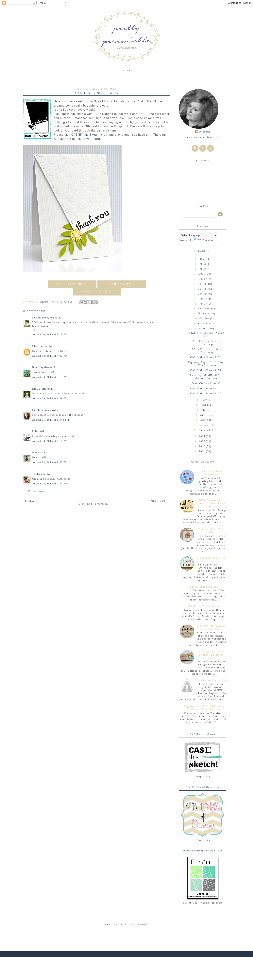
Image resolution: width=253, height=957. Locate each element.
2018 (201, 288)
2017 (201, 294)
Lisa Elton (39, 388)
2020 (202, 278)
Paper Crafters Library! (206, 383)
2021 (202, 273)
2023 (203, 263)
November (204, 313)
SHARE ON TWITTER (121, 284)
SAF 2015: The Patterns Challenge (206, 342)
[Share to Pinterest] (96, 302)
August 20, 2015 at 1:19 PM (50, 334)
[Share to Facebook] (93, 302)
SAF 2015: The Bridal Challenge (206, 351)
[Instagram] (202, 148)
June (204, 404)
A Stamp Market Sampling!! (211, 473)
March (204, 419)
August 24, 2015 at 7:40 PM (50, 483)
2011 (202, 451)
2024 (203, 258)
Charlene (38, 345)
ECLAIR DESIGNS (136, 924)
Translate (208, 240)
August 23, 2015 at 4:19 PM (50, 440)
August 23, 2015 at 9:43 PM (50, 462)
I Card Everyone (43, 317)
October (204, 318)
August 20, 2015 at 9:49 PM (50, 398)
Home (126, 70)
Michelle (204, 131)
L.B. (35, 431)
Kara (35, 452)
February (205, 424)
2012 (202, 446)
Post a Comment (38, 491)
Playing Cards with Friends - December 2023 (211, 654)
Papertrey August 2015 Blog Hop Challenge (206, 364)
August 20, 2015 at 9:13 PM (50, 377)
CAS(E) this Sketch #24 (211, 680)
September (205, 323)
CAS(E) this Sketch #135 (205, 393)
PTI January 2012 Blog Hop (211, 559)
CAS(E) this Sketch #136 (205, 388)
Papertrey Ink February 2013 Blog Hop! (211, 627)
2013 (202, 441)
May (205, 409)
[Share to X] (89, 302)
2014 (202, 436)
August (204, 328)
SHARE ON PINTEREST (97, 291)
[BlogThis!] (85, 302)
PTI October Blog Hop (204, 586)
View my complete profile (203, 136)
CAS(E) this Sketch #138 (205, 357)
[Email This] (81, 302)
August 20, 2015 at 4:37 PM (50, 355)
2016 (202, 298)
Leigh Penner (41, 409)
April (204, 414)
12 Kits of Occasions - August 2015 (205, 334)
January (204, 429)
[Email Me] (210, 148)
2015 (202, 303)
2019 (201, 283)
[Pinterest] (195, 148)
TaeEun (37, 473)
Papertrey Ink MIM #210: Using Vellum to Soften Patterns (204, 708)
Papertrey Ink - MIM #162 (211, 531)
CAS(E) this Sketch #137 (89, 134)
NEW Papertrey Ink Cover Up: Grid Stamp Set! (211, 503)
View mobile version (93, 503)
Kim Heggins (40, 367)
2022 (203, 268)
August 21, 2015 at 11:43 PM (50, 419)
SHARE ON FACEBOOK (72, 284)
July (205, 399)
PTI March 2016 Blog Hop (204, 606)
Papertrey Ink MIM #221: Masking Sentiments (206, 377)
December (204, 308)
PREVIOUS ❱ (159, 500)
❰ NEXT (30, 500)
